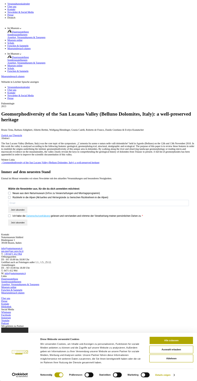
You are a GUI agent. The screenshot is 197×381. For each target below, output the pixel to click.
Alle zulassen (171, 340)
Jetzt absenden (18, 210)
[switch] (89, 374)
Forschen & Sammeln (17, 45)
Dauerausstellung (20, 32)
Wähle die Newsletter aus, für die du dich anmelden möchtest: (44, 188)
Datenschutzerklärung (38, 215)
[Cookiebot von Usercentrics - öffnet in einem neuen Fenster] (19, 375)
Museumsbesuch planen (19, 48)
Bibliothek (6, 306)
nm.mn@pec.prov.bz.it (12, 251)
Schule (11, 43)
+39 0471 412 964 (13, 254)
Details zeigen (163, 375)
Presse (10, 15)
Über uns (11, 6)
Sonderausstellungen (17, 34)
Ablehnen (171, 358)
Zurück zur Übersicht (11, 135)
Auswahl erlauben (171, 349)
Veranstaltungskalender (18, 3)
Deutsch (11, 17)
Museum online (14, 40)
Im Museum (13, 28)
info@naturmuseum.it (11, 248)
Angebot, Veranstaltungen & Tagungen (26, 37)
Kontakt (11, 9)
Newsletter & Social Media (20, 12)
